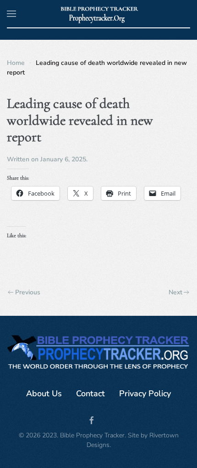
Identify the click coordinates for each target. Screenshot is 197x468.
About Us (44, 393)
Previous (27, 292)
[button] (11, 13)
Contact (90, 393)
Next (175, 292)
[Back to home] (98, 13)
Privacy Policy (145, 393)
